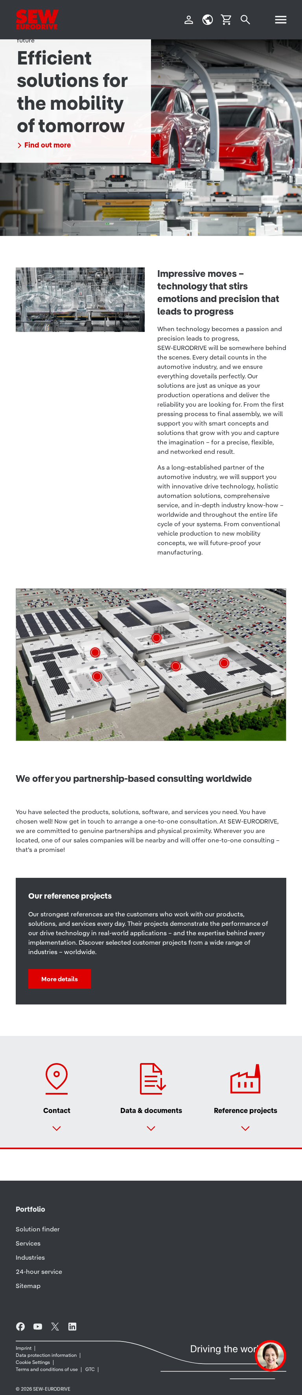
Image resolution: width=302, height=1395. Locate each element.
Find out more (47, 145)
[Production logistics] (97, 676)
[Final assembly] (95, 652)
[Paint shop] (156, 638)
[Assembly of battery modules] (176, 666)
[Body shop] (224, 663)
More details (59, 979)
